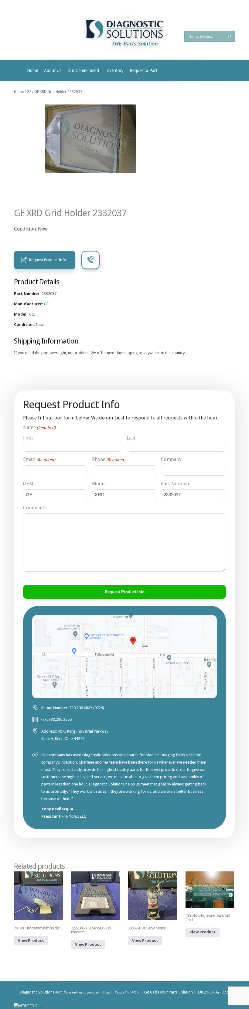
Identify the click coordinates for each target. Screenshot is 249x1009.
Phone (108, 459)
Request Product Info (47, 260)
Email (39, 459)
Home (32, 70)
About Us (52, 70)
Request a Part (143, 70)
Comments (34, 508)
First (28, 438)
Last (131, 438)
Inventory (114, 70)
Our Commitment (83, 70)
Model (99, 484)
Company (171, 459)
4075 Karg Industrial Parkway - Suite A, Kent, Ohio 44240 (97, 992)
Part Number (175, 484)
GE (29, 92)
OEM (28, 484)
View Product (31, 940)
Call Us (90, 260)
